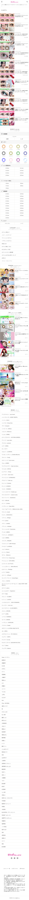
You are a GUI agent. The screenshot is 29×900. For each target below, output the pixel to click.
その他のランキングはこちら (6, 406)
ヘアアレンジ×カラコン (7, 240)
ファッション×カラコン (7, 237)
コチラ (21, 880)
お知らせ (4, 258)
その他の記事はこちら (5, 357)
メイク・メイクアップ (6, 235)
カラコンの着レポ (5, 232)
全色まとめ (4, 243)
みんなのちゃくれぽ (6, 249)
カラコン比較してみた (6, 246)
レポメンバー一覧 (7, 868)
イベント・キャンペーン (7, 260)
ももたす (26, 274)
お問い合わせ (22, 868)
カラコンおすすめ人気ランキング (9, 255)
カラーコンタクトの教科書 (7, 252)
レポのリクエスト (15, 868)
